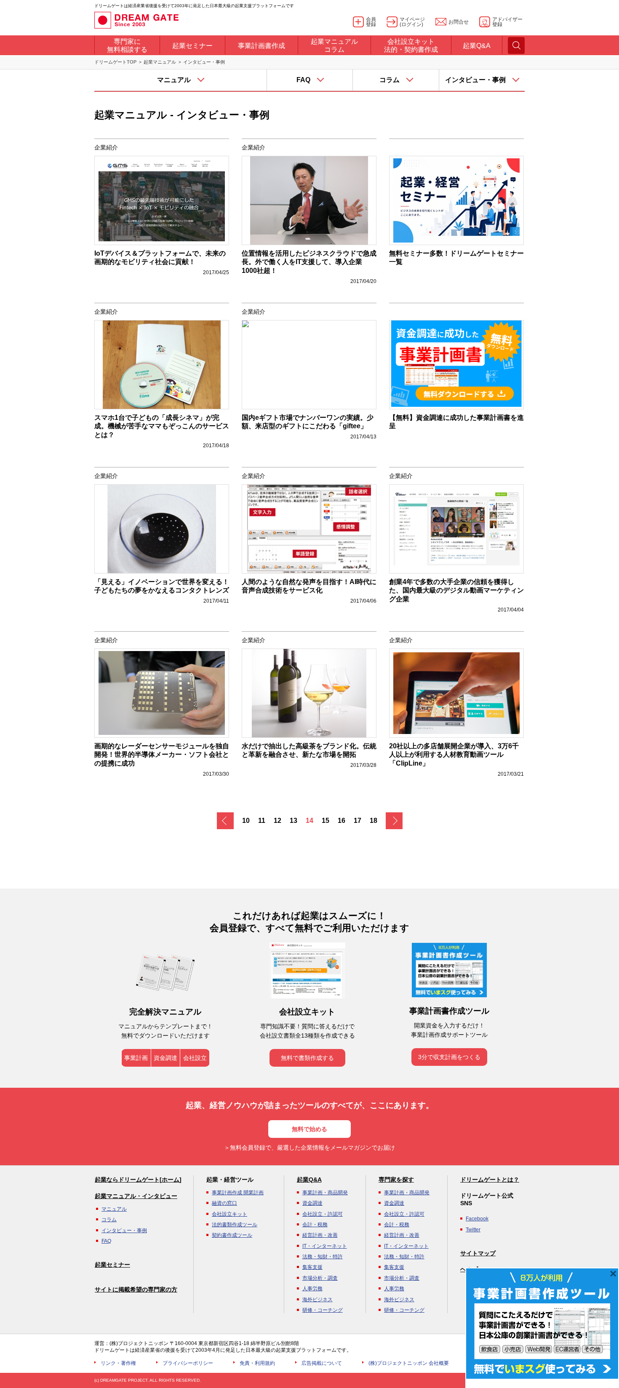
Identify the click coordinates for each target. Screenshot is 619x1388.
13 (293, 820)
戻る (225, 820)
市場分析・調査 (320, 1278)
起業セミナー (112, 1264)
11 (261, 820)
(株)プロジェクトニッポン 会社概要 (408, 1363)
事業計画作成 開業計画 (238, 1193)
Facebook (477, 1219)
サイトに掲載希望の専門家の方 (136, 1289)
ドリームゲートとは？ (489, 1179)
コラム (109, 1220)
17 (357, 820)
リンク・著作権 (118, 1363)
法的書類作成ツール (234, 1225)
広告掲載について (321, 1363)
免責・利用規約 (257, 1363)
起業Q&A (309, 1179)
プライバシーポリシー (188, 1363)
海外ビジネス (317, 1300)
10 (246, 820)
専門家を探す (396, 1179)
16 (341, 820)
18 (373, 820)
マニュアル (114, 1209)
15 (325, 820)
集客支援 (312, 1267)
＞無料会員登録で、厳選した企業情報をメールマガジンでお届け (309, 1147)
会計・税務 (315, 1225)
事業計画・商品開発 (325, 1193)
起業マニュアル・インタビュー (136, 1196)
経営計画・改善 (320, 1235)
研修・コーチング (322, 1310)
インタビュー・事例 (124, 1230)
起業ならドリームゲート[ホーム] (138, 1179)
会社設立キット (229, 1214)
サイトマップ (478, 1253)
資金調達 (165, 1057)
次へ (394, 820)
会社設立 (195, 1057)
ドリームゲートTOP (115, 61)
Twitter (473, 1230)
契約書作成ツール (232, 1235)
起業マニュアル (160, 61)
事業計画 (136, 1057)
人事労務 (312, 1289)
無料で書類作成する (307, 1057)
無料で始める (309, 1129)
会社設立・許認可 (322, 1214)
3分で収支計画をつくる (449, 1057)
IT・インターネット (324, 1246)
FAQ (106, 1241)
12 (277, 820)
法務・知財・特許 (322, 1257)
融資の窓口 (224, 1203)
